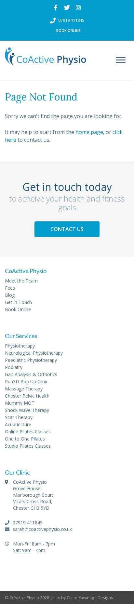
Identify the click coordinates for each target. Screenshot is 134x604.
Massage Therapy (24, 389)
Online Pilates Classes (28, 431)
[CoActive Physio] (45, 60)
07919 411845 (71, 20)
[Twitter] (67, 8)
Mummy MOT (19, 403)
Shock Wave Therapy (27, 410)
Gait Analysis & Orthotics (31, 374)
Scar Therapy (19, 417)
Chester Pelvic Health (27, 396)
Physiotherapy (20, 346)
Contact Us (67, 229)
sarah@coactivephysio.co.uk (41, 529)
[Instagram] (78, 8)
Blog (10, 295)
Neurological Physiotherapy (34, 353)
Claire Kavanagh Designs (90, 597)
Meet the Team (21, 281)
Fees (10, 288)
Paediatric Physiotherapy (31, 360)
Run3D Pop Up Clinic (26, 381)
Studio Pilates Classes (28, 446)
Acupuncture (18, 424)
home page (89, 132)
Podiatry (13, 367)
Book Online (68, 30)
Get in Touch (18, 302)
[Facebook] (55, 8)
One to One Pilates (25, 439)
